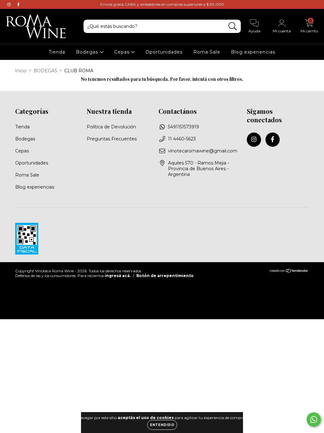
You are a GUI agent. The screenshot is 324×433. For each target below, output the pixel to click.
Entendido (162, 425)
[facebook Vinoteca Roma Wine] (18, 4)
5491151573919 (183, 127)
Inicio (21, 71)
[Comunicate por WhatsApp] (314, 419)
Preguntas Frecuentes (112, 139)
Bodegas (88, 52)
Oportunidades (164, 52)
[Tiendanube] (289, 271)
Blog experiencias (253, 52)
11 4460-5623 (182, 139)
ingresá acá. (118, 275)
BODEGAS (45, 71)
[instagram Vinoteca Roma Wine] (9, 4)
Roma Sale (206, 52)
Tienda (57, 52)
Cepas (122, 52)
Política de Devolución (111, 127)
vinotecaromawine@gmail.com (202, 151)
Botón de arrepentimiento (165, 275)
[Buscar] (232, 26)
